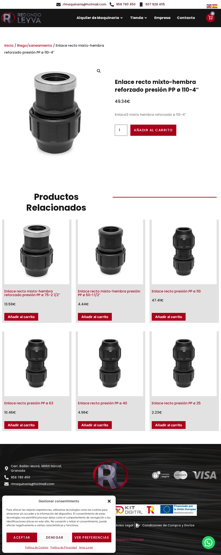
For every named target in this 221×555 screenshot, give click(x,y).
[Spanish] (215, 6)
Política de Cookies (36, 547)
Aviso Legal (86, 547)
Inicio (9, 45)
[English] (209, 6)
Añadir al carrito (153, 130)
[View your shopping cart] (210, 18)
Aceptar (21, 537)
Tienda (136, 17)
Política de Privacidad (64, 547)
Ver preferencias (91, 537)
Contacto (186, 17)
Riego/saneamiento (34, 45)
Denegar (54, 537)
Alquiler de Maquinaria (98, 17)
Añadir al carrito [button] (21, 317)
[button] (109, 501)
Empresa (162, 17)
